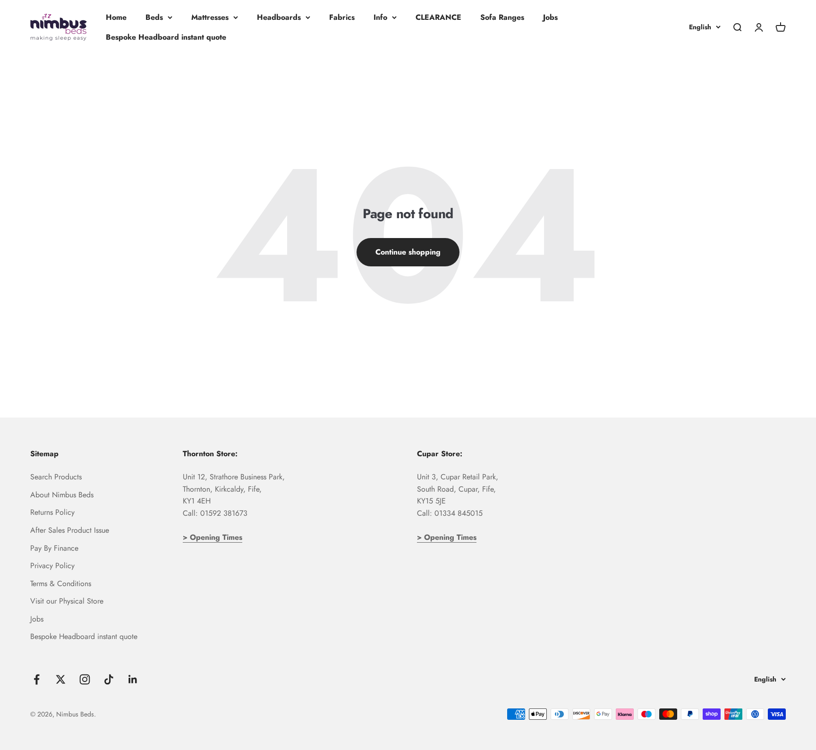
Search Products (56, 476)
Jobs (550, 17)
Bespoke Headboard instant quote (166, 37)
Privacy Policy (52, 565)
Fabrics (342, 17)
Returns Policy (52, 512)
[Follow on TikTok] (108, 679)
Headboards (279, 17)
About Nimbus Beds (62, 494)
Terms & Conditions (60, 583)
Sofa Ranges (502, 17)
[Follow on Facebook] (36, 679)
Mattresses (210, 17)
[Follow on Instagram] (84, 679)
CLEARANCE (438, 17)
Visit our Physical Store (66, 601)
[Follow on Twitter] (60, 679)
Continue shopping (408, 252)
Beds (154, 17)
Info (380, 17)
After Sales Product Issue (69, 530)
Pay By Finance (54, 548)
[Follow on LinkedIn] (133, 679)
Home (116, 17)
